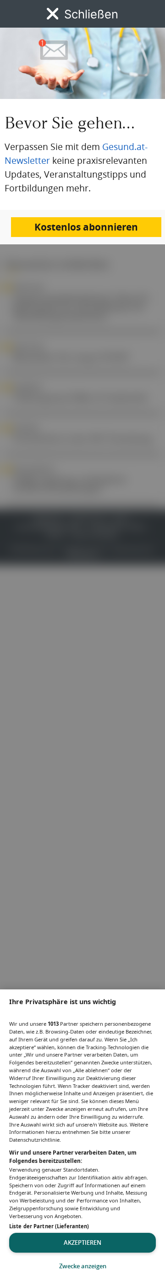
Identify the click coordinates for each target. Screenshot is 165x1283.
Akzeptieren (82, 1242)
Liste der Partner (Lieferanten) (49, 1226)
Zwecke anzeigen (82, 1266)
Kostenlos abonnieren (86, 227)
